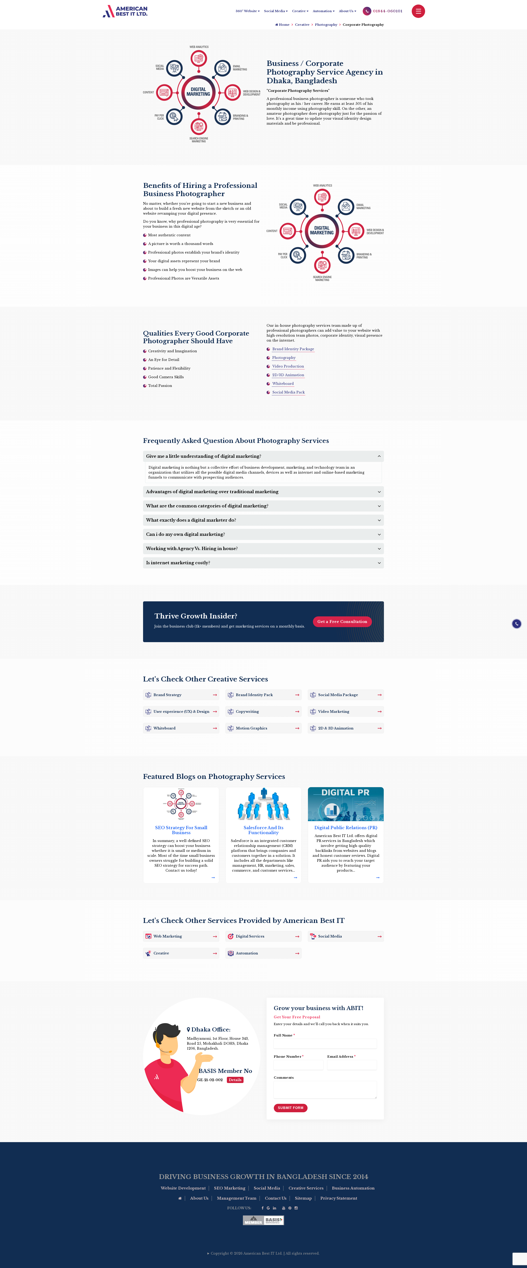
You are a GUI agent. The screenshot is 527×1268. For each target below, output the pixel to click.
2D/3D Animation (288, 375)
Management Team (237, 1198)
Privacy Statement (338, 1198)
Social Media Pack (288, 392)
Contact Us (276, 1198)
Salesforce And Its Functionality (263, 830)
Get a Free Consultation (342, 621)
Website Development (183, 1188)
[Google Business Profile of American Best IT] (268, 1208)
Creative (299, 11)
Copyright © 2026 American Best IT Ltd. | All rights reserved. (265, 1253)
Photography (326, 25)
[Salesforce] (263, 877)
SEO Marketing (229, 1188)
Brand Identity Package (293, 349)
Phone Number (289, 1056)
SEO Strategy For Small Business (181, 830)
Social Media (274, 11)
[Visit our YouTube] (283, 1208)
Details (235, 1080)
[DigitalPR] (346, 877)
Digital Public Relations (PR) (345, 827)
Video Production (288, 366)
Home (284, 25)
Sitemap (303, 1198)
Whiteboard (283, 384)
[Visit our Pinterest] (289, 1208)
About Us (346, 11)
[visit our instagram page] (296, 1208)
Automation (322, 11)
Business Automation (353, 1188)
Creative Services (306, 1188)
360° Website (246, 11)
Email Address (341, 1056)
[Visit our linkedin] (274, 1208)
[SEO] (181, 877)
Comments (284, 1077)
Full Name (284, 1035)
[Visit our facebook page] (263, 1208)
